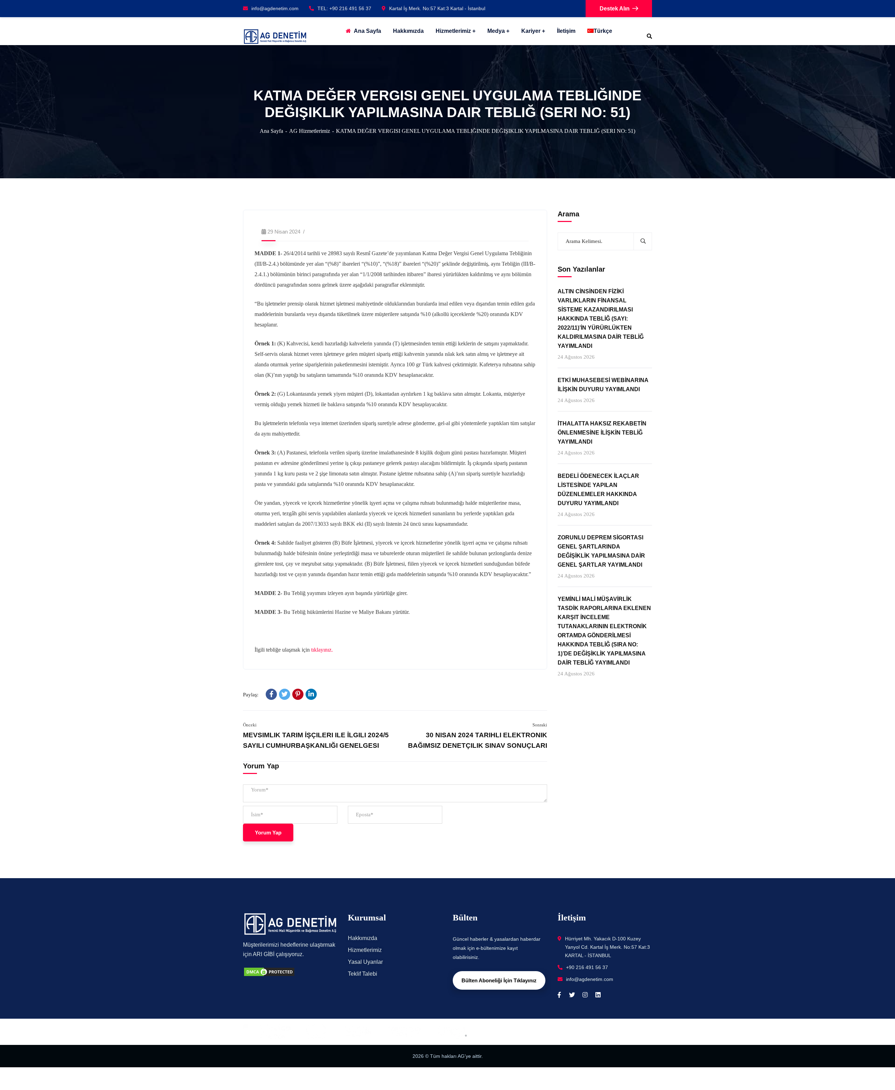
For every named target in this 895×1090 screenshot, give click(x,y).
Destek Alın (615, 9)
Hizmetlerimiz (453, 31)
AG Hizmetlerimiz (309, 131)
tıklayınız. (322, 650)
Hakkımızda (362, 938)
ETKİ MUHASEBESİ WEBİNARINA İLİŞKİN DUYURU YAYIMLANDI (603, 384)
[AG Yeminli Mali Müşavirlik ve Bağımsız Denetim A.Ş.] (275, 36)
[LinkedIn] (311, 694)
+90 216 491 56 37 (587, 967)
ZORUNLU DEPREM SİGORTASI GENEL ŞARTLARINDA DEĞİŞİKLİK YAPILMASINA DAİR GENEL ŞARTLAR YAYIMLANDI (601, 551)
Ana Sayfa (271, 131)
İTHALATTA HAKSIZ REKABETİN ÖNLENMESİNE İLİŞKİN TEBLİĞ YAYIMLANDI (602, 433)
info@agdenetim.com (275, 8)
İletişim (566, 31)
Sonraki (539, 724)
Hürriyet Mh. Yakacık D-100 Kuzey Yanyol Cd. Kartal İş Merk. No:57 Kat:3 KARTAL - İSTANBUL (607, 947)
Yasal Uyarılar (365, 962)
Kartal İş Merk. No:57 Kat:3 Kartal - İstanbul (437, 8)
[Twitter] (284, 694)
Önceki (250, 724)
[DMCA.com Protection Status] (269, 971)
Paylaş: (250, 694)
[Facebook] (271, 694)
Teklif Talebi (362, 974)
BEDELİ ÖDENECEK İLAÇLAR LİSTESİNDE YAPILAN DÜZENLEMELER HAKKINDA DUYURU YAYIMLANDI (598, 489)
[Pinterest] (297, 694)
